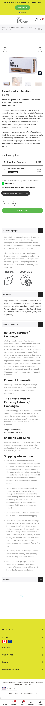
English (9, 688)
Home (4, 28)
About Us (18, 693)
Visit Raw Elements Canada (4, 641)
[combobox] (9, 688)
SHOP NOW (22, 7)
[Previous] (5, 49)
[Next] (40, 49)
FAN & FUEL (27, 685)
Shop (10, 693)
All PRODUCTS (14, 28)
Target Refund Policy (12, 430)
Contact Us (28, 693)
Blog (37, 693)
